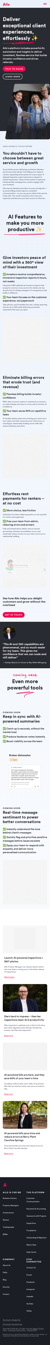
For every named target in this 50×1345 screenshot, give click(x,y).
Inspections (31, 1223)
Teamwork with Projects (36, 1216)
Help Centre (31, 1252)
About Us (6, 1265)
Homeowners (8, 1212)
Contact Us (31, 1267)
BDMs (5, 1234)
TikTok (29, 1311)
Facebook (30, 1282)
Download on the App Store (12, 1324)
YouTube (29, 1304)
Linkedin (29, 1296)
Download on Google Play (12, 1320)
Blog (5, 1280)
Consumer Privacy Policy (17, 1330)
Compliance (31, 1230)
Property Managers (11, 1205)
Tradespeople (8, 1227)
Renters (6, 1220)
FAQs (5, 1272)
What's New (31, 1245)
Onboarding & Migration (36, 1237)
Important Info (32, 1330)
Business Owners (10, 1198)
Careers (6, 1294)
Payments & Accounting (36, 1209)
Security (6, 1287)
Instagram (30, 1289)
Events (29, 1275)
